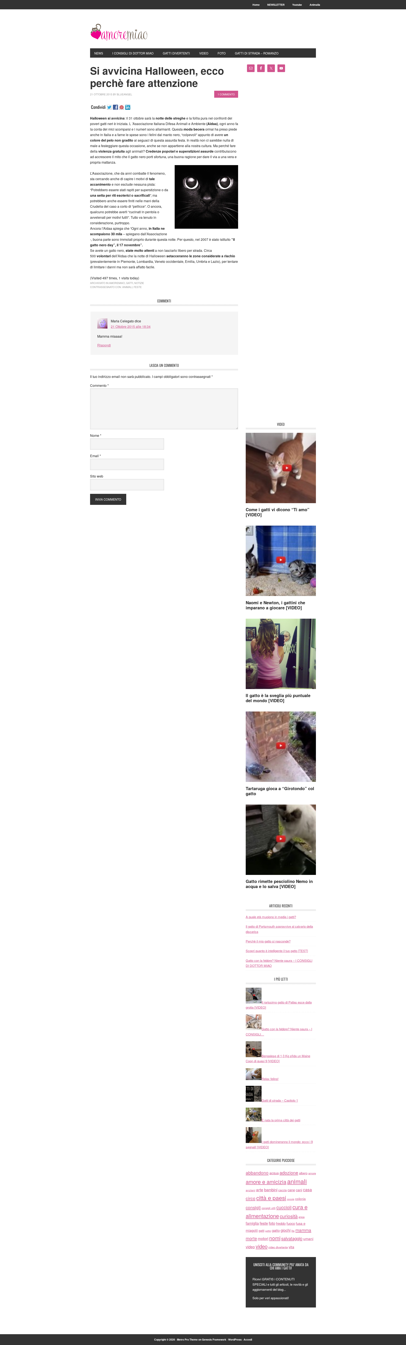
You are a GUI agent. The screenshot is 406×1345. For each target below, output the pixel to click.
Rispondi (104, 345)
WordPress (235, 1339)
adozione (289, 1172)
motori (263, 1238)
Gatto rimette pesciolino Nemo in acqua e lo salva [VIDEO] (279, 883)
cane (291, 1189)
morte (251, 1238)
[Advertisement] (281, 248)
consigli (253, 1207)
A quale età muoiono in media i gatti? (271, 917)
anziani (250, 1190)
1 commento (226, 94)
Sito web (96, 476)
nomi (274, 1238)
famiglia (252, 1223)
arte (259, 1189)
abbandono (257, 1172)
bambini (270, 1189)
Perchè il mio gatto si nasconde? (268, 941)
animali (127, 287)
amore (312, 1173)
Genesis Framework (214, 1339)
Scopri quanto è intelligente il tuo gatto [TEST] (277, 950)
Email (95, 455)
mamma (303, 1230)
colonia (300, 1198)
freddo (281, 1223)
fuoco (291, 1223)
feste (138, 287)
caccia (282, 1190)
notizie (139, 283)
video (250, 1246)
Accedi (248, 1339)
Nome (95, 435)
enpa (301, 1217)
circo (250, 1198)
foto (272, 1223)
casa (307, 1190)
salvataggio (291, 1238)
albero (303, 1173)
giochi (286, 1230)
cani (299, 1189)
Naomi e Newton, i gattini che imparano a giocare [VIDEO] (275, 605)
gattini (268, 1230)
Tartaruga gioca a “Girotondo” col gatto (280, 790)
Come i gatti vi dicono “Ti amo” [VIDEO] (277, 512)
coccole (290, 1199)
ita (293, 1230)
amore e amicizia (266, 1181)
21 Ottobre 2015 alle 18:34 (131, 326)
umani (308, 1238)
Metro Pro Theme (187, 1339)
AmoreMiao (118, 32)
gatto (276, 1230)
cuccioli (284, 1207)
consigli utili (269, 1208)
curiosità (289, 1216)
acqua (274, 1172)
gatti (129, 283)
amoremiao (117, 283)
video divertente (278, 1247)
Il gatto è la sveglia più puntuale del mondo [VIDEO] (278, 697)
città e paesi (271, 1197)
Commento (99, 385)
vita (291, 1246)
